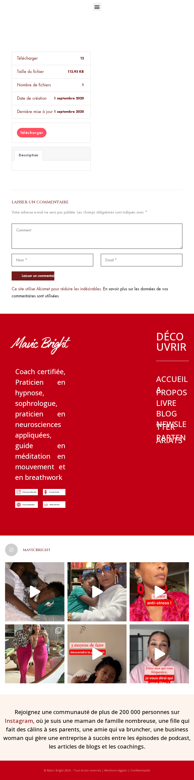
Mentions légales (115, 770)
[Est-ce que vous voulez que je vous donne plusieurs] (97, 654)
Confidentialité (140, 770)
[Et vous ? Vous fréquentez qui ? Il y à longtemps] (159, 654)
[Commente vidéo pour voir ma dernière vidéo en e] (34, 591)
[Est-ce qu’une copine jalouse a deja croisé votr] (97, 591)
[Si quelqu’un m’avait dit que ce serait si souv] (34, 654)
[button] (97, 7)
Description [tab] (28, 155)
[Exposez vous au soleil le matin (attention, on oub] (159, 591)
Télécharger (31, 132)
